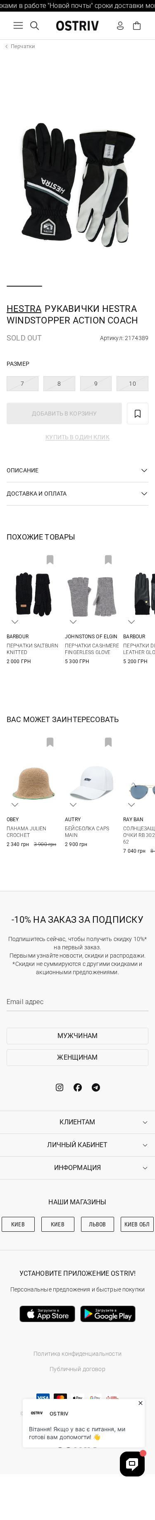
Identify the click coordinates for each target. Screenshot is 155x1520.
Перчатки (23, 46)
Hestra (24, 309)
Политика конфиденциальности (77, 1353)
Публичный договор (77, 1369)
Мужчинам (77, 1036)
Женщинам (77, 1057)
